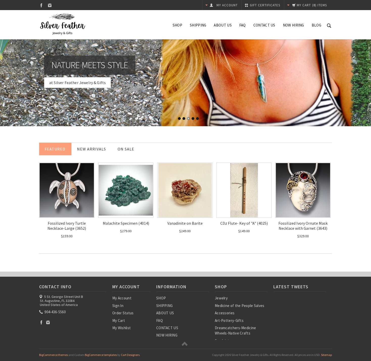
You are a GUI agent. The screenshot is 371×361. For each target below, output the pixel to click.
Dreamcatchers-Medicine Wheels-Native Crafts (235, 330)
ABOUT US (222, 25)
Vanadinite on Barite (185, 223)
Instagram (50, 5)
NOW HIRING (293, 25)
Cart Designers (130, 355)
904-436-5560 (55, 312)
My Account (121, 298)
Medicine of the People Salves (239, 305)
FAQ (242, 25)
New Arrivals (91, 148)
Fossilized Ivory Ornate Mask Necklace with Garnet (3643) (303, 226)
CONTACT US (264, 25)
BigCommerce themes (53, 355)
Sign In (117, 305)
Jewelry (221, 298)
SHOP (177, 25)
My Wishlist (121, 327)
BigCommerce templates (101, 355)
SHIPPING (198, 25)
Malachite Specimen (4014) (126, 223)
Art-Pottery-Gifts (229, 320)
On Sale (126, 148)
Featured (55, 148)
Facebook (41, 5)
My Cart (118, 320)
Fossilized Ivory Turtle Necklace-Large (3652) (66, 226)
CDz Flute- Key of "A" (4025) (244, 223)
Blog (316, 25)
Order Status (123, 313)
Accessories (224, 313)
